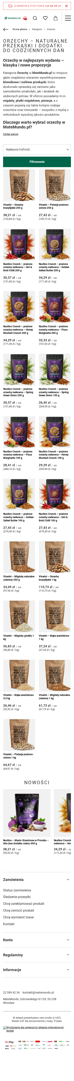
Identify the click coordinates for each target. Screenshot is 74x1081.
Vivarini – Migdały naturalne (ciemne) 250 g (18, 578)
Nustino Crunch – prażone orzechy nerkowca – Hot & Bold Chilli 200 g (17, 267)
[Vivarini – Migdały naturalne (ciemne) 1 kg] (55, 676)
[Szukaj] (35, 18)
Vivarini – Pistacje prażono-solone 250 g (54, 206)
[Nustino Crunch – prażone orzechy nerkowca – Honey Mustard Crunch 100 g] (55, 432)
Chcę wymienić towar (18, 917)
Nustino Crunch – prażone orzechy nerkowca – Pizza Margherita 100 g (17, 454)
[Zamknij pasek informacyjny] (66, 5)
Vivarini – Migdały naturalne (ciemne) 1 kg (54, 697)
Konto (8, 940)
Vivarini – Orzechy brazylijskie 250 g (13, 206)
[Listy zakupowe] (45, 18)
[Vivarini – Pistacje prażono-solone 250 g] (55, 185)
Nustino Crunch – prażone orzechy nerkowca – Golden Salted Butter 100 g (18, 517)
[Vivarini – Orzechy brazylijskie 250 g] (19, 185)
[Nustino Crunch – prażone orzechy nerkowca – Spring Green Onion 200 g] (19, 370)
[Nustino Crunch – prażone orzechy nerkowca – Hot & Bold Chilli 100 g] (55, 494)
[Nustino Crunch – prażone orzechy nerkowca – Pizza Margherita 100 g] (19, 432)
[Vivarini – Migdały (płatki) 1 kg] (19, 616)
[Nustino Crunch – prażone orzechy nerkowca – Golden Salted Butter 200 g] (55, 245)
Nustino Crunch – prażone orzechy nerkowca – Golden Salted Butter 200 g (54, 267)
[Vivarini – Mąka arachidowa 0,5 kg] (19, 676)
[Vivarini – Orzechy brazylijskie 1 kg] (55, 557)
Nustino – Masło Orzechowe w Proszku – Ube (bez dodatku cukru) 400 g (26, 842)
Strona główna (20, 29)
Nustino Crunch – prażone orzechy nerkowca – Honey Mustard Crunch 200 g (18, 329)
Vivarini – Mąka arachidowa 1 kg (54, 637)
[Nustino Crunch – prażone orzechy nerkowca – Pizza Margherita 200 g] (55, 307)
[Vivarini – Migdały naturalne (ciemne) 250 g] (19, 557)
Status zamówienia (17, 890)
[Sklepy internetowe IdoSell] (37, 1029)
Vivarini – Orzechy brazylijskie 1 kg (49, 578)
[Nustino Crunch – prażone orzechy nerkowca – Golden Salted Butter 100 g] (19, 494)
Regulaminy (13, 955)
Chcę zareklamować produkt (23, 904)
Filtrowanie (37, 162)
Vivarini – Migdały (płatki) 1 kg (18, 637)
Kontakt (8, 924)
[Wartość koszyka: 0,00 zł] (55, 18)
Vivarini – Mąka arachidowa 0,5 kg (18, 697)
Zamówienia (13, 879)
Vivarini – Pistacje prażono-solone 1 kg (18, 756)
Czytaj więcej (10, 134)
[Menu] (68, 18)
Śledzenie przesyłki (17, 897)
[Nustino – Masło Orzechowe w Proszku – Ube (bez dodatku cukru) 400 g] (27, 813)
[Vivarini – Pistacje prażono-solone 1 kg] (19, 735)
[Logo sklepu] (15, 18)
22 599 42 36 (11, 992)
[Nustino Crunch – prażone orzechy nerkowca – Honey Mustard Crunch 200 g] (19, 307)
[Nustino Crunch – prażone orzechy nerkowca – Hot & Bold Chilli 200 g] (19, 245)
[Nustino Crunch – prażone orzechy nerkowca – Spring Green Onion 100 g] (55, 370)
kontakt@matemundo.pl (38, 992)
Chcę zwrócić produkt (18, 910)
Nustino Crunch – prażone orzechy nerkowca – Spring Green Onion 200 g (18, 392)
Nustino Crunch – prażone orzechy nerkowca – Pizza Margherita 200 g (53, 329)
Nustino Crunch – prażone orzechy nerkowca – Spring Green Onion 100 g (54, 392)
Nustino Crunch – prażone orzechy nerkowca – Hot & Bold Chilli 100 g (53, 517)
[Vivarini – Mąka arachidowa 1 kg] (55, 616)
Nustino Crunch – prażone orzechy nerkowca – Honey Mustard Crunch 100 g (53, 454)
